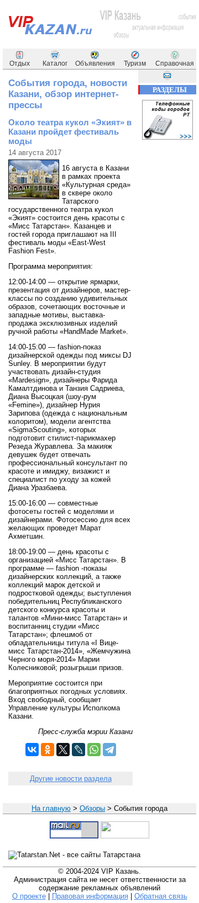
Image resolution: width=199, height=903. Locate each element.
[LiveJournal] (78, 749)
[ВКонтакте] (32, 749)
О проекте (29, 896)
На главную (51, 808)
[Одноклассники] (47, 749)
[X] (63, 749)
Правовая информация (90, 896)
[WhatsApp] (94, 749)
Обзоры (92, 808)
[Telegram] (109, 749)
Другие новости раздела (71, 778)
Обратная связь (160, 896)
